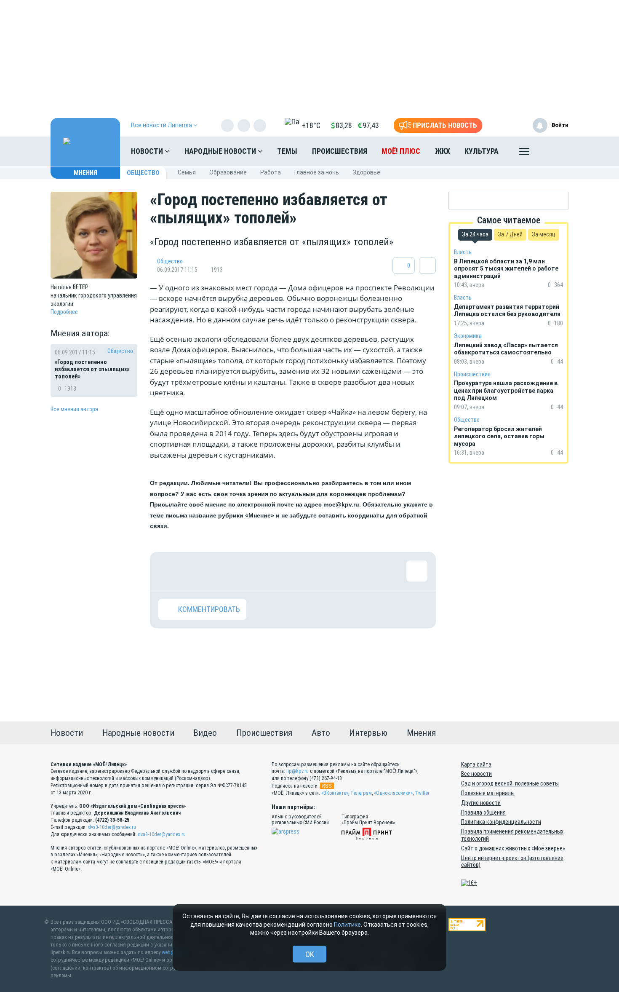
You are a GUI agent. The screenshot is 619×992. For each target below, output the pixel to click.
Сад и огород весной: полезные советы (510, 783)
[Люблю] (223, 571)
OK (309, 954)
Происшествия (339, 151)
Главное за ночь (316, 172)
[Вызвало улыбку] (196, 571)
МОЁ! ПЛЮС (401, 151)
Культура (481, 151)
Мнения (85, 173)
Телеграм (361, 793)
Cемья (187, 172)
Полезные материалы (488, 793)
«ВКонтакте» (334, 793)
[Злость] (305, 571)
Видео (205, 733)
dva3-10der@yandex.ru (112, 827)
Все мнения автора (74, 409)
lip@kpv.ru (297, 771)
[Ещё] (524, 153)
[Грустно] (278, 571)
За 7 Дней (510, 234)
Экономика (468, 335)
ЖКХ (442, 151)
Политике (347, 924)
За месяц (543, 234)
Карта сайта (476, 764)
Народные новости (221, 151)
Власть (463, 252)
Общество (143, 173)
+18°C (311, 125)
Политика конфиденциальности (501, 821)
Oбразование (228, 172)
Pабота (270, 172)
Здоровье (366, 172)
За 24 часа (475, 234)
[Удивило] (250, 571)
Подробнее (64, 311)
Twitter (422, 793)
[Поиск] (553, 151)
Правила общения (483, 812)
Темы (287, 151)
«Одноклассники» (393, 793)
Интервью (368, 733)
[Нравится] (168, 571)
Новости (148, 151)
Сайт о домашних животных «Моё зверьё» (513, 848)
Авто (321, 733)
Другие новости (481, 802)
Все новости (476, 773)
